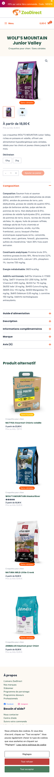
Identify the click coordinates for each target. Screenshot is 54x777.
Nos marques (10, 684)
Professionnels (11, 698)
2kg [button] (17, 160)
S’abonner (8, 688)
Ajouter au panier (33, 173)
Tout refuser (27, 761)
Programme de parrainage (16, 691)
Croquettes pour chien (19, 48)
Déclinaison (8, 154)
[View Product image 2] (22, 112)
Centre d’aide (10, 718)
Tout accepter (27, 769)
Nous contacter (11, 714)
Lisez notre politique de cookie (31, 744)
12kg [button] (7, 160)
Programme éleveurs (14, 695)
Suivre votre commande (15, 721)
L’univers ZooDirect (13, 681)
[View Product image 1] (8, 112)
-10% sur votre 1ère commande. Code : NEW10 (29, 4)
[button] (46, 60)
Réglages (27, 754)
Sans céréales (39, 48)
